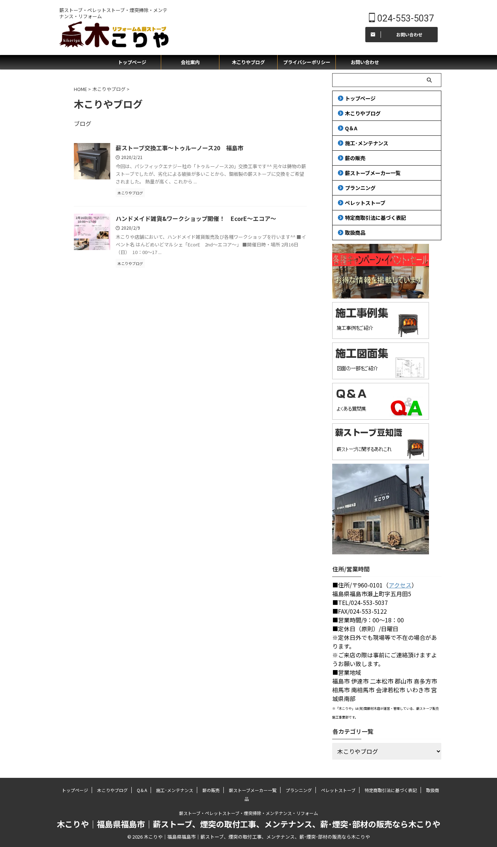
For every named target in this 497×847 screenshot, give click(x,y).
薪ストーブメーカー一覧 (373, 173)
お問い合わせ (365, 62)
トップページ (132, 62)
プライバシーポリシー (306, 62)
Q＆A (351, 128)
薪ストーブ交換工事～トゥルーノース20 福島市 (179, 147)
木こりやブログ (248, 62)
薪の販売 (355, 158)
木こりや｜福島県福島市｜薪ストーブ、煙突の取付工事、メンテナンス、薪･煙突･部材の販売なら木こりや (248, 824)
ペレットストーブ (365, 202)
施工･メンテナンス (366, 143)
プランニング (360, 187)
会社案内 (190, 62)
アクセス (400, 585)
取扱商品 (355, 232)
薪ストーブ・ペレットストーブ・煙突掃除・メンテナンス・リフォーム (248, 813)
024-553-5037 (404, 18)
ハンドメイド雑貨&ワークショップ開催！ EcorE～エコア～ (196, 218)
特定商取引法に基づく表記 (375, 217)
